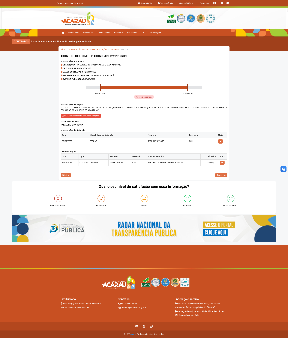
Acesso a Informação (78, 49)
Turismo (118, 33)
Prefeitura (72, 33)
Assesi (133, 334)
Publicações (156, 33)
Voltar (66, 175)
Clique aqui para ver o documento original (81, 116)
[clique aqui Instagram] (151, 326)
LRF (143, 33)
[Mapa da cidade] (144, 256)
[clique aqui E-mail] (137, 326)
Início (63, 49)
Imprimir (222, 175)
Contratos (114, 49)
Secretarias (103, 33)
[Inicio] (62, 32)
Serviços (131, 33)
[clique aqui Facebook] (144, 326)
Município (87, 33)
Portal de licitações (98, 49)
